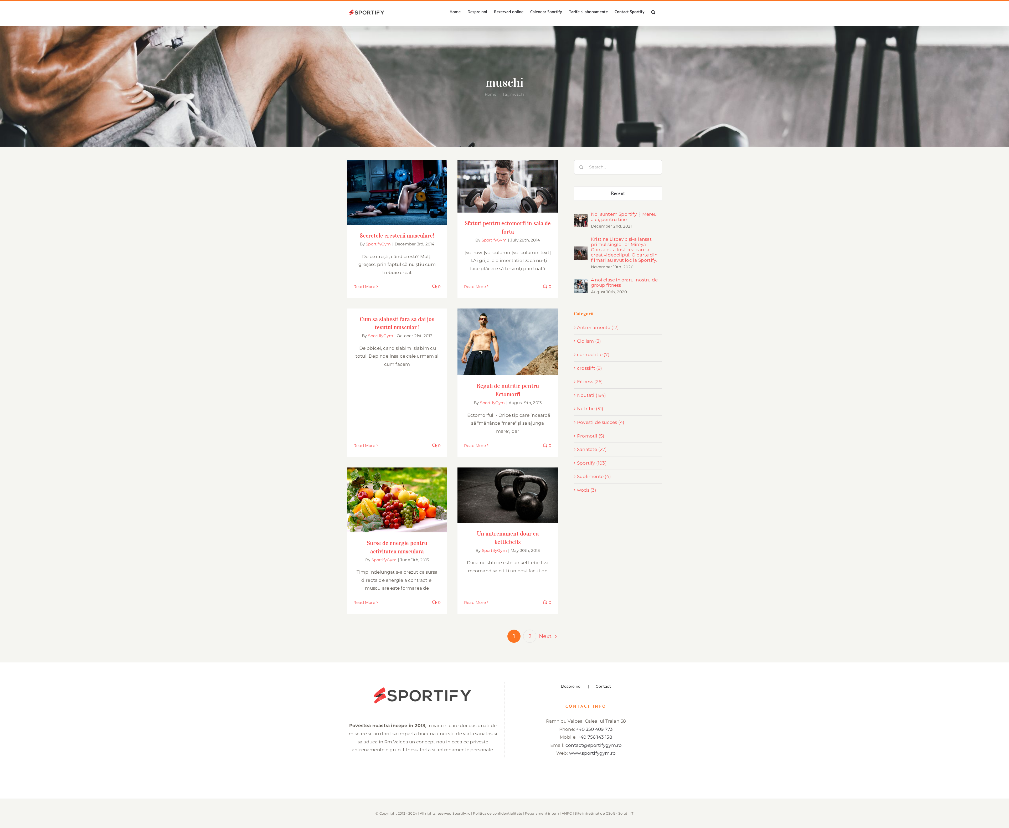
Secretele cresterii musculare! (397, 187)
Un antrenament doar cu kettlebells (508, 490)
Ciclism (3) (589, 341)
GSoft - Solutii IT (620, 813)
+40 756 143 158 (595, 737)
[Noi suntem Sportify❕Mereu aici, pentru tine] (581, 217)
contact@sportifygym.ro (593, 745)
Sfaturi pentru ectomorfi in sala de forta (508, 181)
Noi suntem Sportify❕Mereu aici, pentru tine (624, 217)
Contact (603, 686)
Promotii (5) (590, 436)
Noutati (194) (591, 395)
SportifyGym (378, 243)
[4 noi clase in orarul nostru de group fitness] (581, 283)
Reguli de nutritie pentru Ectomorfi (508, 337)
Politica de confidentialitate (497, 813)
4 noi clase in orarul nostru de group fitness (624, 282)
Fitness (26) (590, 381)
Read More (364, 286)
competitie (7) (593, 354)
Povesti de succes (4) (600, 422)
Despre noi (571, 686)
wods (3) (586, 490)
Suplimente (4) (594, 476)
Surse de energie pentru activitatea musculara (397, 491)
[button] (653, 12)
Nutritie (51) (590, 408)
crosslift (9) (589, 368)
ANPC (567, 813)
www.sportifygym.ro (592, 753)
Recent (618, 193)
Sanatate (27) (592, 449)
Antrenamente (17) (598, 327)
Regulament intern (542, 813)
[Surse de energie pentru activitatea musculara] (397, 499)
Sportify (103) (592, 463)
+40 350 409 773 (594, 729)
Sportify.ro (461, 813)
